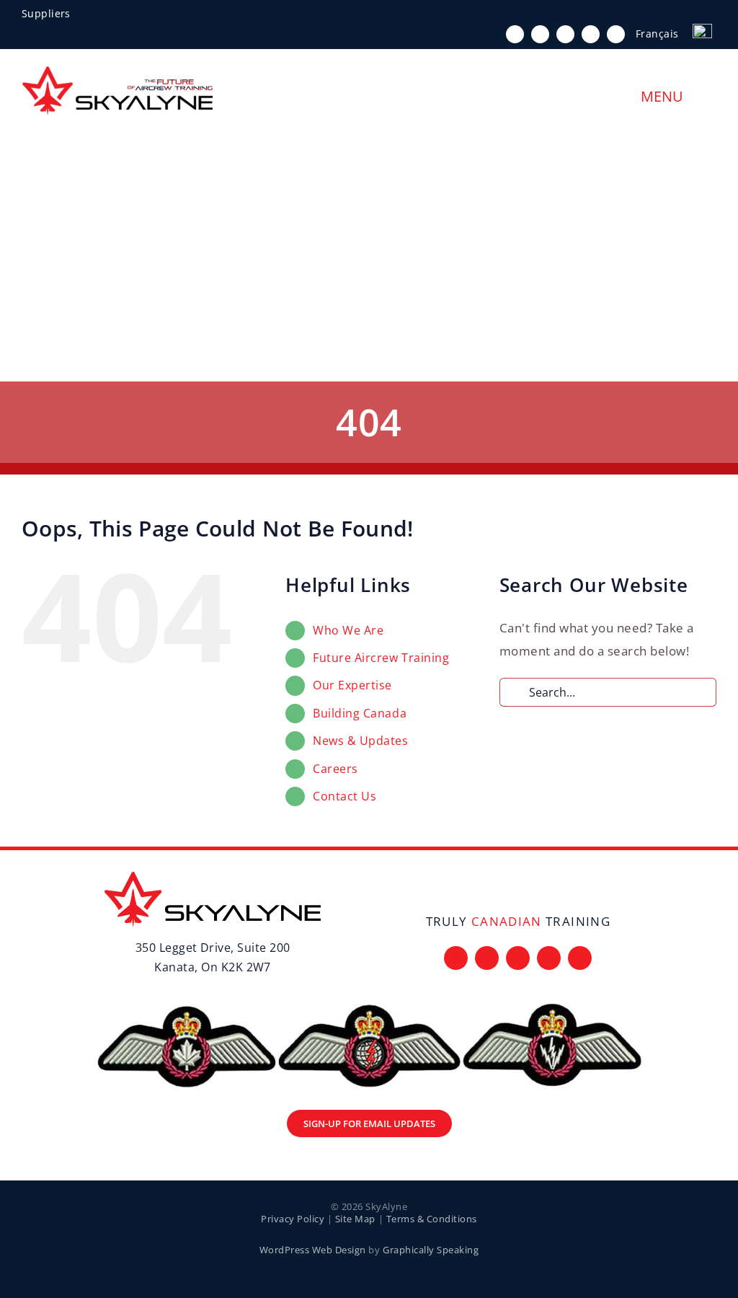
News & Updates (360, 741)
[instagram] (565, 34)
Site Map (355, 1218)
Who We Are (348, 630)
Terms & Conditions (431, 1218)
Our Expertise (352, 685)
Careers (335, 769)
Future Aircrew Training (381, 658)
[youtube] (591, 34)
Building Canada (359, 713)
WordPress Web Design (312, 1249)
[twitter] (540, 34)
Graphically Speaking (431, 1249)
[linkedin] (616, 34)
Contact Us (344, 796)
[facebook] (515, 34)
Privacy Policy (292, 1218)
